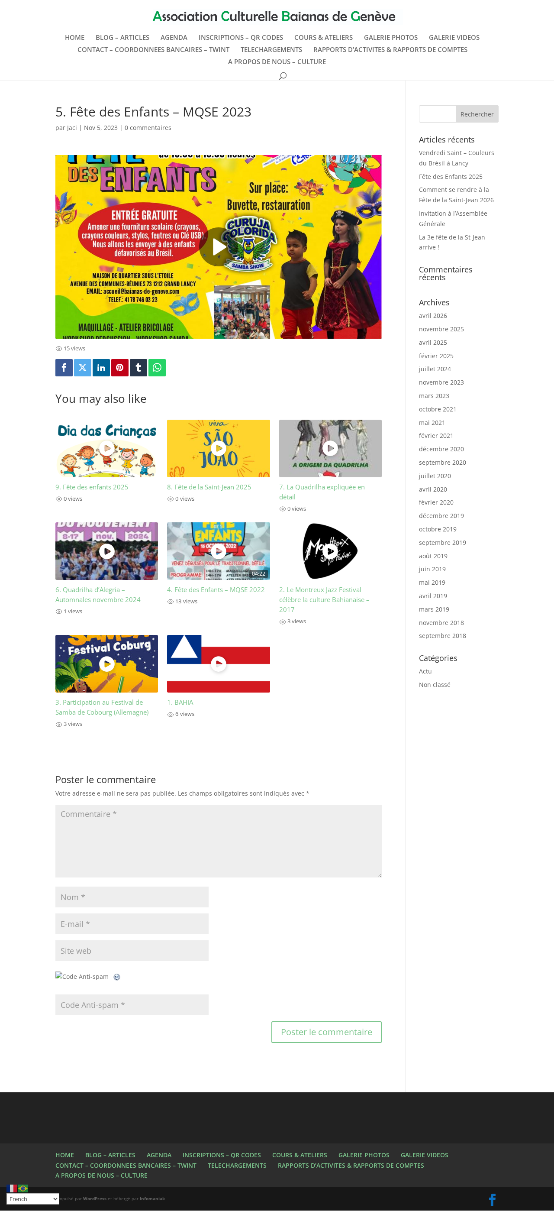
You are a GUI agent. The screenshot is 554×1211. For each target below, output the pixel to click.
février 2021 (436, 435)
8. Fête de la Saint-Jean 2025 (209, 487)
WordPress (94, 1198)
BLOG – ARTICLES (122, 38)
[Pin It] (120, 367)
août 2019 (433, 556)
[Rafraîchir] (117, 976)
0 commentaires (148, 127)
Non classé (435, 684)
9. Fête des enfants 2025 (92, 487)
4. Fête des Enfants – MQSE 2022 (216, 589)
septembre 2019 (442, 542)
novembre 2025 (441, 329)
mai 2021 (432, 422)
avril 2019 (433, 596)
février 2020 (436, 502)
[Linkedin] (101, 367)
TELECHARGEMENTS (271, 50)
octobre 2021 (438, 409)
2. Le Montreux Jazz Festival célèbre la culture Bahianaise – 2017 (324, 599)
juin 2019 (432, 569)
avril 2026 (433, 315)
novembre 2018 (441, 622)
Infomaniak (152, 1198)
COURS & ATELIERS (323, 38)
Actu (425, 671)
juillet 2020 (435, 476)
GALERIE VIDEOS (454, 38)
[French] (12, 1188)
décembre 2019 (441, 516)
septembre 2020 (442, 462)
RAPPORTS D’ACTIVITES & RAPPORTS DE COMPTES (390, 50)
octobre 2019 (438, 529)
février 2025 (436, 356)
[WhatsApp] (157, 367)
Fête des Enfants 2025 (451, 176)
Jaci (72, 127)
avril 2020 (433, 489)
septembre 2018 (442, 635)
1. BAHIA (180, 702)
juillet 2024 (435, 369)
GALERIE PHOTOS (391, 38)
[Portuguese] (23, 1188)
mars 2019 (434, 609)
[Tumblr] (138, 367)
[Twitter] (82, 367)
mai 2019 (432, 582)
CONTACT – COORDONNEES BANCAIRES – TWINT (153, 50)
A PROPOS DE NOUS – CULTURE (277, 62)
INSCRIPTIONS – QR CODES (241, 38)
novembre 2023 (441, 382)
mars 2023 (434, 396)
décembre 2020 (441, 449)
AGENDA (174, 38)
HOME (74, 38)
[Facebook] (64, 367)
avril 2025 (433, 342)
